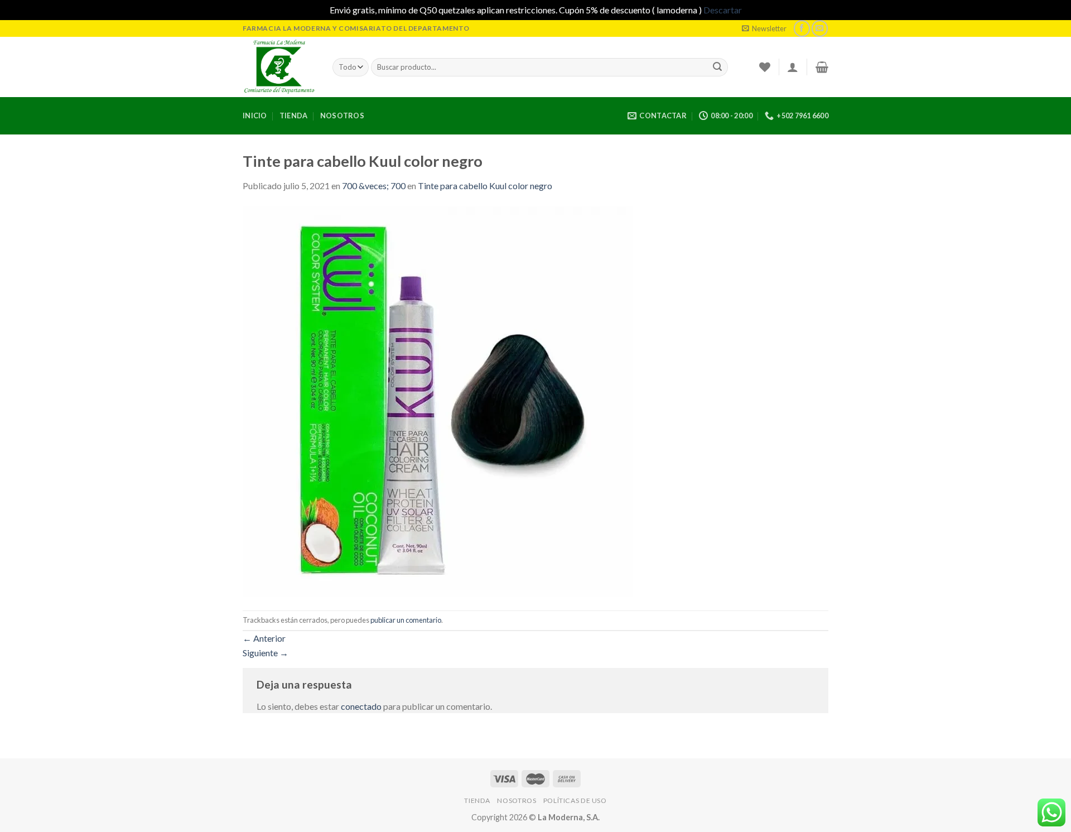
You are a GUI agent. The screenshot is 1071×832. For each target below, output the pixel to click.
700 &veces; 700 (374, 185)
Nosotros (342, 115)
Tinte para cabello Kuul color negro (485, 185)
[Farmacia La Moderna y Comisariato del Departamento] (279, 67)
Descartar (722, 9)
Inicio (255, 115)
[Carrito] (822, 67)
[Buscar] (717, 66)
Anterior (264, 638)
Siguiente (265, 652)
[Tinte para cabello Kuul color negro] (438, 400)
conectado (361, 706)
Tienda (293, 115)
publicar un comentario (405, 619)
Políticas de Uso (575, 800)
